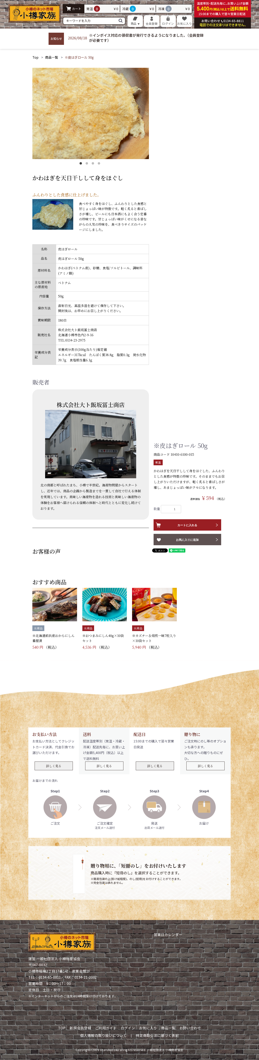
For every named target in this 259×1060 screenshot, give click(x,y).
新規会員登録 (80, 1027)
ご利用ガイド (106, 1027)
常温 (158, 462)
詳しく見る (53, 766)
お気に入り (148, 1027)
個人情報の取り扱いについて (103, 1035)
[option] (90, 113)
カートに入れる (187, 525)
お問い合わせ (190, 1027)
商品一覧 (51, 57)
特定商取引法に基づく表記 (157, 1035)
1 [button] (82, 164)
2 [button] (88, 164)
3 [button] (94, 164)
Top (35, 57)
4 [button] (100, 164)
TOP (62, 1027)
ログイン (128, 1027)
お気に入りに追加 (187, 539)
